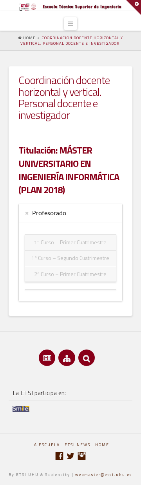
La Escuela (45, 445)
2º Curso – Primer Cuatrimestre (70, 274)
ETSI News (77, 445)
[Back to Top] (130, 474)
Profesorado (49, 213)
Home (102, 445)
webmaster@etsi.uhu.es (103, 475)
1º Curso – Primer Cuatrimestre (70, 242)
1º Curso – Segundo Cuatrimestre (70, 258)
